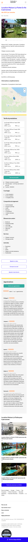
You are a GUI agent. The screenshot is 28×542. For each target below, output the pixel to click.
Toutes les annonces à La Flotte (14, 485)
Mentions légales (16, 525)
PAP (15, 519)
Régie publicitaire (5, 515)
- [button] (24, 91)
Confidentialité (4, 526)
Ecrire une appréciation (14, 286)
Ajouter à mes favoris (14, 272)
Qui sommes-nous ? (6, 507)
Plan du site (4, 504)
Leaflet (3, 111)
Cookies (10, 526)
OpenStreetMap (19, 111)
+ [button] (24, 89)
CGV (2, 513)
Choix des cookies (17, 526)
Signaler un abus (14, 261)
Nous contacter (5, 510)
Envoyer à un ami (14, 266)
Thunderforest (10, 111)
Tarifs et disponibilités (15, 539)
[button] (6, 39)
